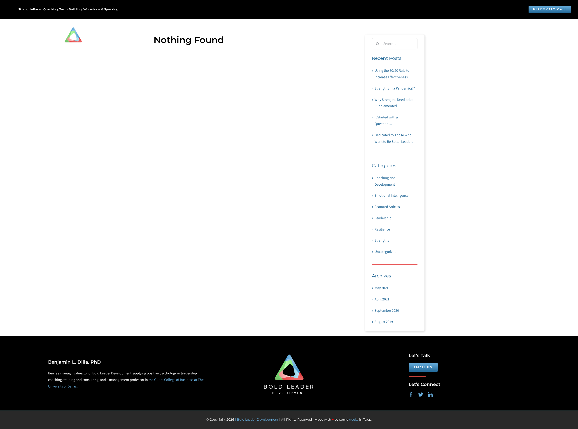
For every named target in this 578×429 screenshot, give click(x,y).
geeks (353, 419)
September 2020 (387, 310)
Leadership (383, 218)
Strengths (382, 240)
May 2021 (381, 288)
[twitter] (420, 394)
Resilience (382, 229)
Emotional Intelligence (391, 195)
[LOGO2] (289, 349)
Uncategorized (385, 251)
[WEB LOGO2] (91, 26)
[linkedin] (430, 394)
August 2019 (384, 321)
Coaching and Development (385, 181)
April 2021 (382, 299)
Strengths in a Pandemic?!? (395, 88)
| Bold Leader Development (256, 419)
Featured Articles (387, 206)
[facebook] (411, 394)
